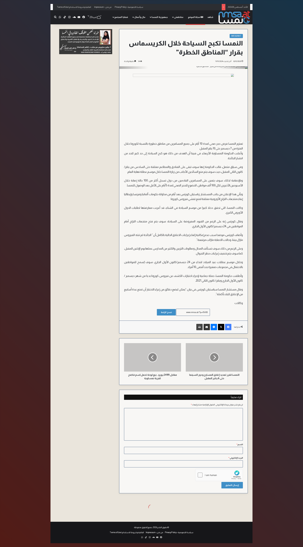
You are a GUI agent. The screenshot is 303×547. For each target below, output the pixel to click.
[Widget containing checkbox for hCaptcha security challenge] (219, 475)
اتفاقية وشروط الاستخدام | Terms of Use (74, 7)
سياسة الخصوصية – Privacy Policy (129, 7)
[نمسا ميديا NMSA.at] (234, 17)
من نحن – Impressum (103, 7)
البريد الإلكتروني (236, 458)
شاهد (210, 17)
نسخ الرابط (166, 312)
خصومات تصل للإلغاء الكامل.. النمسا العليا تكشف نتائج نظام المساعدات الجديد (188, 7)
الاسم (240, 444)
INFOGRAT (236, 36)
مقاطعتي (178, 17)
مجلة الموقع (194, 17)
